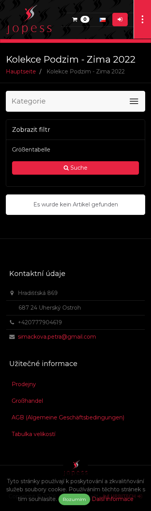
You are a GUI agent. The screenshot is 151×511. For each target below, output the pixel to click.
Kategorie (29, 101)
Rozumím (74, 499)
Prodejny (24, 384)
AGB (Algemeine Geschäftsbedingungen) (68, 417)
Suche (78, 167)
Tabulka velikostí (33, 434)
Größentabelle (31, 149)
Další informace (113, 499)
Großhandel (27, 400)
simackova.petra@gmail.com (57, 336)
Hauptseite (21, 71)
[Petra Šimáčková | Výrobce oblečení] (29, 19)
